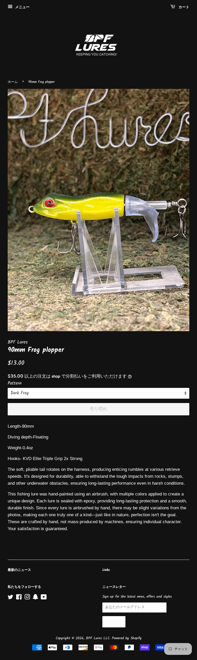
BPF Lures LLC (98, 638)
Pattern (15, 383)
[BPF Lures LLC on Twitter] (10, 598)
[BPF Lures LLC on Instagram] (27, 598)
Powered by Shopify (127, 638)
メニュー (21, 7)
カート (183, 7)
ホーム (13, 82)
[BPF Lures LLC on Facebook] (19, 598)
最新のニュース (19, 570)
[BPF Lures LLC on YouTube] (44, 598)
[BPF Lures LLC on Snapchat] (35, 598)
